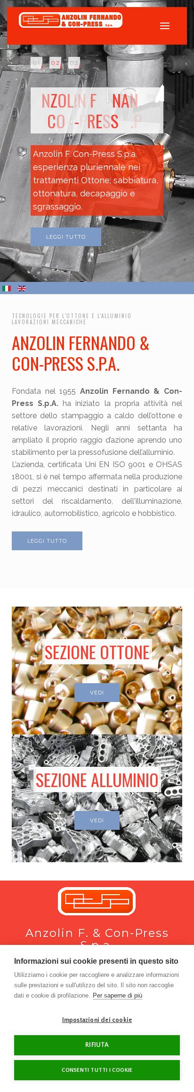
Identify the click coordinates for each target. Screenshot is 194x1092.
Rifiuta (96, 1045)
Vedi (97, 692)
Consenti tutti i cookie (97, 1070)
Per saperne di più (117, 995)
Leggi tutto (66, 237)
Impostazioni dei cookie (97, 1020)
